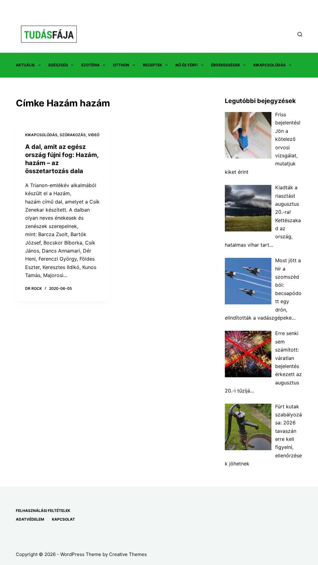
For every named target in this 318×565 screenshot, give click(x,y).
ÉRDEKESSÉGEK (225, 65)
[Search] (300, 34)
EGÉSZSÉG (58, 65)
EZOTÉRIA (90, 65)
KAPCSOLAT (63, 519)
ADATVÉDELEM (30, 519)
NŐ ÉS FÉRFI (186, 65)
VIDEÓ (93, 134)
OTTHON (121, 65)
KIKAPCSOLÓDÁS (269, 65)
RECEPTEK (152, 65)
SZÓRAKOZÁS (73, 134)
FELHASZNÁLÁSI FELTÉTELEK (43, 510)
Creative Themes (128, 554)
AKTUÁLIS (25, 65)
